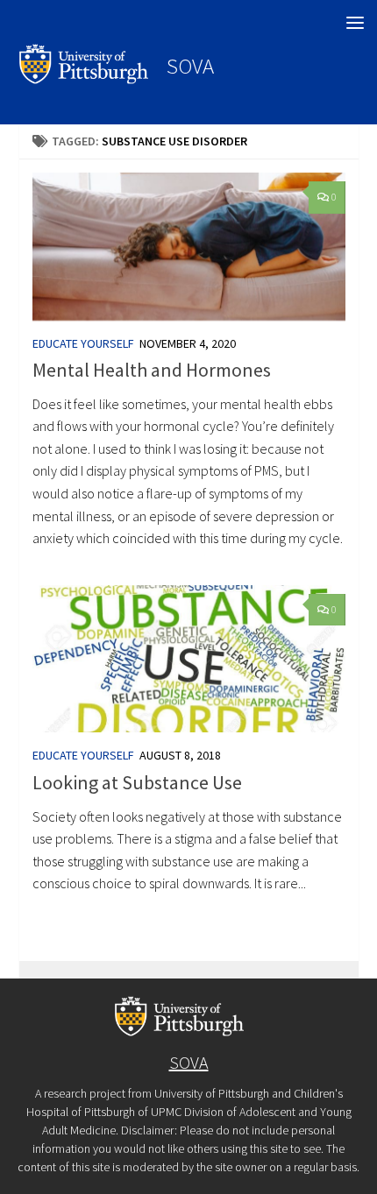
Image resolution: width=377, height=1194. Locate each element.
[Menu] (355, 22)
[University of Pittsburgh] (84, 79)
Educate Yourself (83, 343)
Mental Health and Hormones (151, 369)
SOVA (190, 66)
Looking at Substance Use (137, 782)
